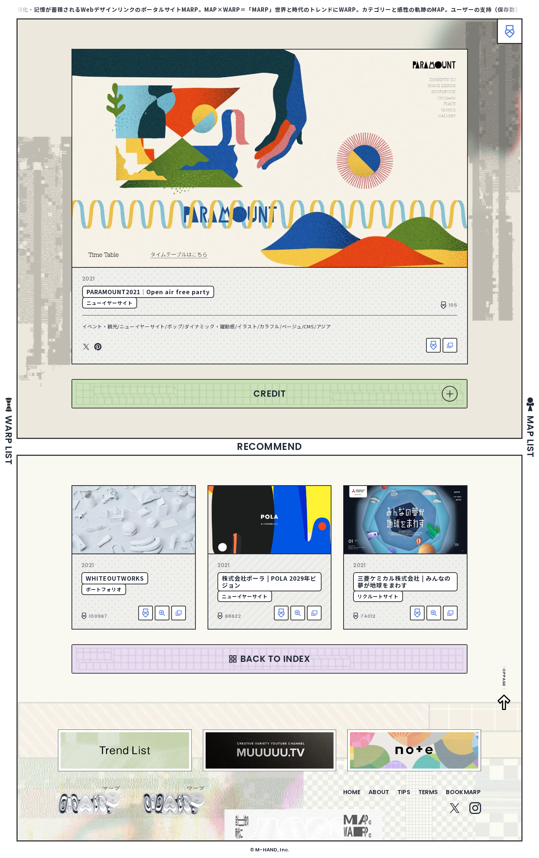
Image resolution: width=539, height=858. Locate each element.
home (351, 792)
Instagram (475, 808)
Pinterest (98, 347)
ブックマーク (509, 31)
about (378, 792)
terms (428, 792)
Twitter (86, 347)
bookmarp (463, 792)
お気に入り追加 (433, 345)
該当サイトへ (450, 345)
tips (403, 792)
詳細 (162, 613)
